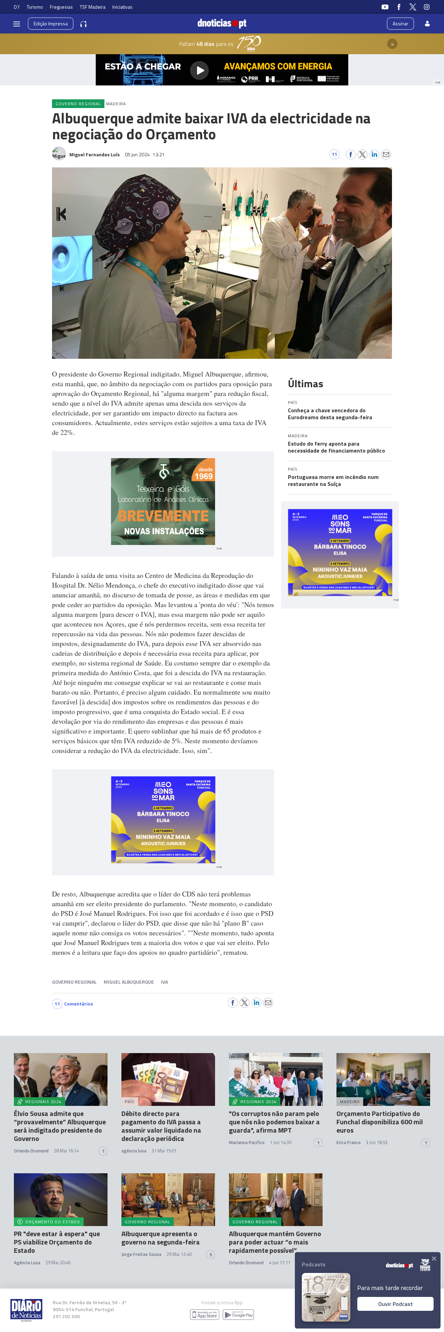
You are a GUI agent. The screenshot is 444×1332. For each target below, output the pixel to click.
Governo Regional (74, 981)
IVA (164, 981)
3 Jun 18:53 (376, 1142)
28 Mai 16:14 (66, 1150)
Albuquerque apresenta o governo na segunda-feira (160, 1237)
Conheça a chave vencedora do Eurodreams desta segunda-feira (330, 413)
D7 (17, 6)
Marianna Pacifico (247, 1142)
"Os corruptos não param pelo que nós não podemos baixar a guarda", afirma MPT (274, 1121)
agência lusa (133, 1150)
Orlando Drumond (31, 1150)
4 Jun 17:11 (279, 1262)
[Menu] (16, 23)
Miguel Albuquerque (129, 981)
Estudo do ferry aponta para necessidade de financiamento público (336, 447)
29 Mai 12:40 (178, 1254)
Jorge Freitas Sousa (141, 1254)
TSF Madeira (92, 6)
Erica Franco (348, 1142)
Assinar (400, 23)
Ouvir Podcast (395, 1304)
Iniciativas (122, 6)
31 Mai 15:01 (164, 1150)
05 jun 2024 (145, 154)
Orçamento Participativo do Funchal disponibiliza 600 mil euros (379, 1121)
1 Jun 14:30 (280, 1142)
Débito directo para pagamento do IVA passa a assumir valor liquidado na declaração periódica (161, 1126)
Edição (51, 23)
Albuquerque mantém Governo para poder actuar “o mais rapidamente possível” (275, 1242)
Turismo (35, 6)
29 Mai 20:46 (57, 1262)
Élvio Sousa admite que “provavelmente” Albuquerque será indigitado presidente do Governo (60, 1126)
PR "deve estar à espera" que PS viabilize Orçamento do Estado (57, 1242)
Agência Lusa (27, 1262)
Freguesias (61, 6)
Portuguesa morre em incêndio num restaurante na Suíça (333, 480)
